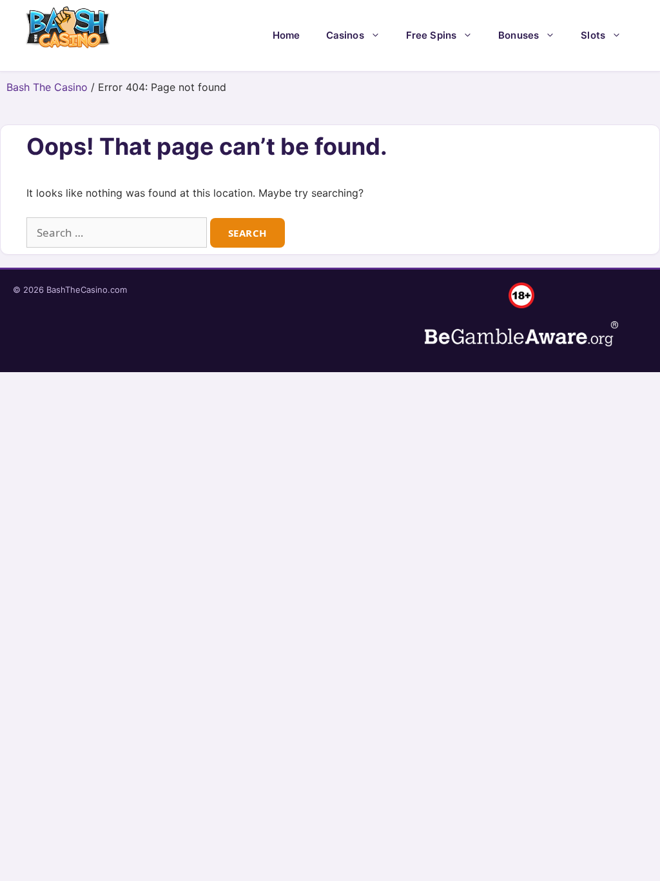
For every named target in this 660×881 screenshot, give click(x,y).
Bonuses (518, 35)
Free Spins (431, 35)
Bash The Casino (47, 87)
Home (286, 35)
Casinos (345, 35)
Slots (593, 35)
